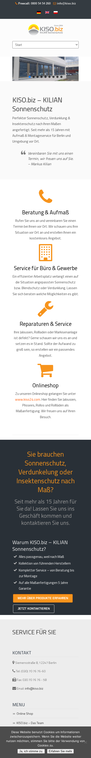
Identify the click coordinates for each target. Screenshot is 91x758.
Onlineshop (45, 385)
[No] (85, 742)
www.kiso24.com (27, 399)
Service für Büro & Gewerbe (45, 268)
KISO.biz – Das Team (30, 722)
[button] (29, 77)
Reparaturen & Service (46, 324)
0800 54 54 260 (40, 3)
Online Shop (25, 713)
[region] (45, 67)
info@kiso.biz (66, 3)
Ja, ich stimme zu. (31, 751)
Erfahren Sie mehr (60, 751)
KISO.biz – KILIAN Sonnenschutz (45, 29)
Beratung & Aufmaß (45, 212)
